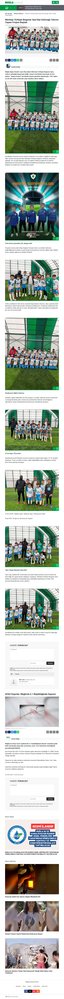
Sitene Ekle (44, 986)
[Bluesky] (12, 60)
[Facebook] (6, 60)
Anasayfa (9, 13)
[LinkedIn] (15, 60)
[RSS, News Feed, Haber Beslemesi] (38, 991)
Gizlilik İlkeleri (36, 986)
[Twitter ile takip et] (30, 991)
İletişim (29, 986)
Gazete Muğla (15, 739)
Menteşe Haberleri (18, 13)
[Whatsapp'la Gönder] (18, 60)
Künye (24, 986)
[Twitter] (9, 60)
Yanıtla (21, 683)
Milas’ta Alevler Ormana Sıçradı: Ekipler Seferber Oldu (35, 7)
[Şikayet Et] (52, 684)
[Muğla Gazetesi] (13, 2)
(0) (26, 683)
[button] (51, 60)
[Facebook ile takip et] (26, 991)
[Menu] (53, 2)
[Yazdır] (21, 60)
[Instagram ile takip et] (34, 991)
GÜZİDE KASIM (15, 67)
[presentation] (11, 8)
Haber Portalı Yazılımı (13, 996)
